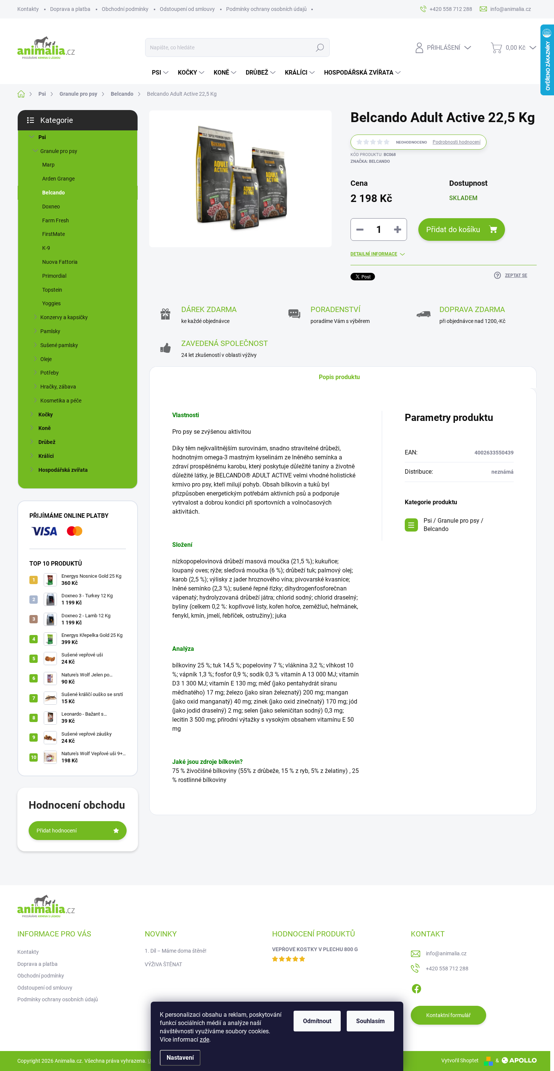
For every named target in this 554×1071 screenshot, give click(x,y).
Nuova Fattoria (60, 262)
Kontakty (28, 9)
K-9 (46, 248)
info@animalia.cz (446, 953)
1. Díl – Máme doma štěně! (176, 951)
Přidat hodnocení (57, 831)
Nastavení (180, 1057)
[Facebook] (416, 987)
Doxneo (51, 206)
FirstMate (53, 234)
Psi (42, 137)
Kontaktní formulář (448, 1015)
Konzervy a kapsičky (64, 317)
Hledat (320, 47)
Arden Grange (58, 179)
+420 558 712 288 (447, 968)
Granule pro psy (58, 151)
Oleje (46, 359)
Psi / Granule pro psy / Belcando (454, 524)
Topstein (52, 290)
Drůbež (46, 442)
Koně (44, 428)
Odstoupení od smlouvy (187, 9)
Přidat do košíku (453, 229)
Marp (48, 165)
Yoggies (51, 303)
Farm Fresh (55, 220)
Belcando (53, 193)
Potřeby (49, 373)
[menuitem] (161, 72)
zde (204, 1039)
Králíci (46, 456)
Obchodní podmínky (125, 9)
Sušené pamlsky (59, 345)
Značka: (370, 161)
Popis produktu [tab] (339, 377)
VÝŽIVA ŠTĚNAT (163, 964)
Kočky (45, 415)
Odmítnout (317, 1021)
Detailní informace (373, 254)
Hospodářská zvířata (63, 470)
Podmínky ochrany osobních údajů (266, 9)
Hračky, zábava (58, 387)
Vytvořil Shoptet (460, 1060)
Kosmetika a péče (60, 401)
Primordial (54, 276)
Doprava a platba (70, 9)
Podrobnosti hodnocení (457, 142)
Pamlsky (50, 331)
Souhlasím (370, 1021)
